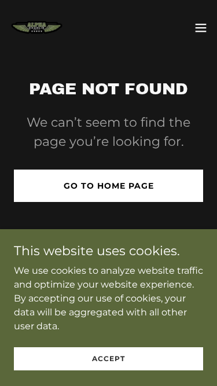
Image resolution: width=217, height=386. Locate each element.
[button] (200, 27)
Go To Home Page (109, 186)
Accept (108, 358)
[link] (36, 28)
